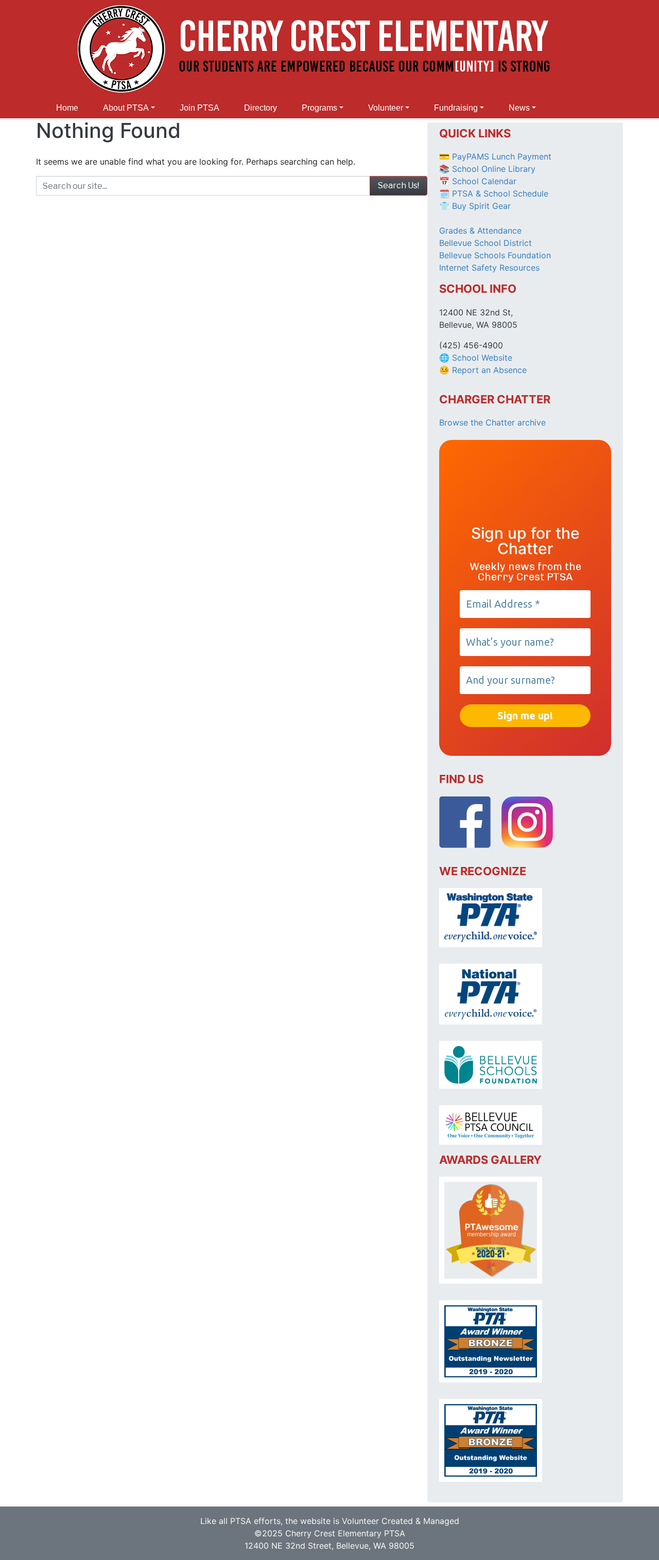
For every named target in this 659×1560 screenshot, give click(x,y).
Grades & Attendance (480, 230)
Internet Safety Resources (489, 267)
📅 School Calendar (477, 181)
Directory (260, 107)
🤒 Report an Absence (484, 370)
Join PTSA (199, 107)
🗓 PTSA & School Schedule (493, 193)
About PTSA (126, 107)
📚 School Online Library (487, 169)
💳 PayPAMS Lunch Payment (495, 156)
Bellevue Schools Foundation (495, 255)
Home (67, 107)
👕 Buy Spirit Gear (475, 206)
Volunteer (385, 107)
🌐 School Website (475, 357)
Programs (319, 107)
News (519, 107)
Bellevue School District (485, 243)
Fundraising (456, 107)
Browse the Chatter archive (492, 422)
